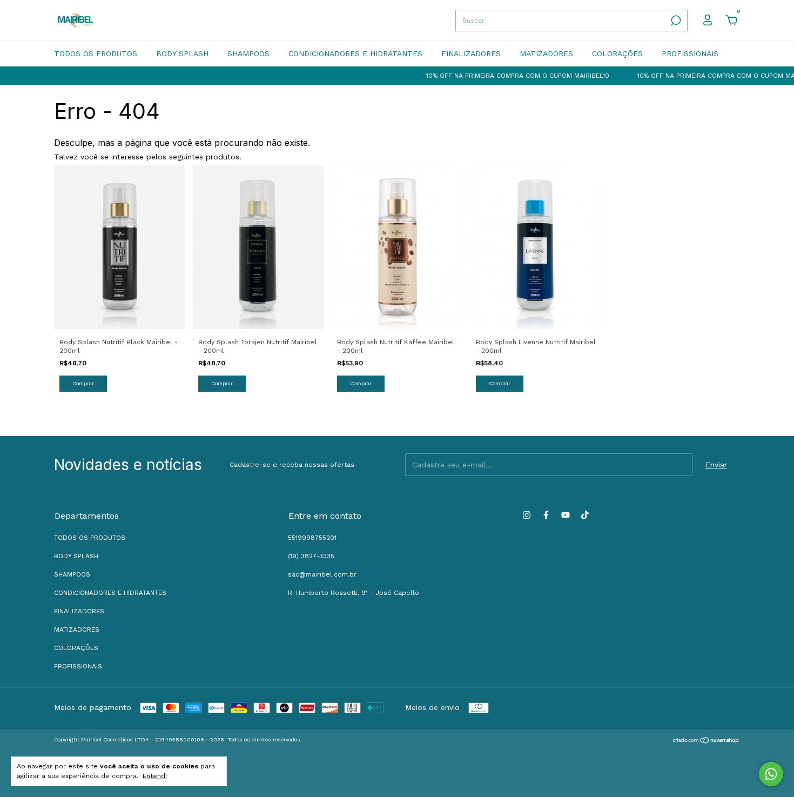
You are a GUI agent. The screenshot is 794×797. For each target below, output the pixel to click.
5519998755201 (312, 537)
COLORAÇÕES (617, 53)
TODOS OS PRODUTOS (95, 53)
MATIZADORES (546, 53)
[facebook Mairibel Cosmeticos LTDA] (546, 515)
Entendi (155, 776)
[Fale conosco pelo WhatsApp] (771, 774)
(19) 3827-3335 (311, 556)
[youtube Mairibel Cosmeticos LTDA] (565, 515)
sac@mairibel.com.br (322, 574)
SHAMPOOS (248, 53)
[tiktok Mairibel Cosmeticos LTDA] (585, 515)
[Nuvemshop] (706, 740)
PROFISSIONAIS (690, 53)
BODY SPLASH (182, 53)
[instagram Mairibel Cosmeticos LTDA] (526, 515)
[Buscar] (675, 20)
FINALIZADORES (471, 53)
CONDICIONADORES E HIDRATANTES (355, 53)
